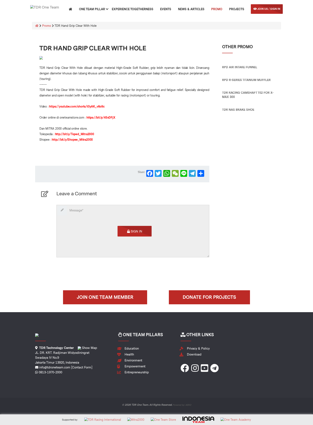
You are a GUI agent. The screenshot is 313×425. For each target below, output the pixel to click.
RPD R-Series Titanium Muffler (246, 80)
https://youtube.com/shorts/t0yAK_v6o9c (77, 106)
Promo (216, 9)
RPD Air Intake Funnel (239, 67)
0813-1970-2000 (50, 372)
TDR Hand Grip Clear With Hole (92, 48)
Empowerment (135, 366)
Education (132, 348)
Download (194, 354)
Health (129, 354)
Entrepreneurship (137, 372)
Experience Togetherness (132, 9)
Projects (236, 9)
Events (165, 9)
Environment (133, 360)
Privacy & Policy (198, 348)
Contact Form (81, 367)
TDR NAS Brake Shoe (238, 109)
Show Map (89, 348)
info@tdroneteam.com (54, 367)
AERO (188, 405)
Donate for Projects (209, 297)
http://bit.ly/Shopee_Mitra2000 (72, 139)
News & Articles (191, 9)
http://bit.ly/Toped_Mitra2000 (74, 134)
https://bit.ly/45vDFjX (100, 117)
